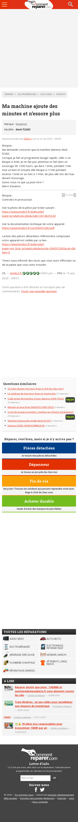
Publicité (61, 798)
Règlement (49, 798)
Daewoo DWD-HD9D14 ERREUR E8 (26, 426)
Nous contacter (40, 802)
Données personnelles (31, 798)
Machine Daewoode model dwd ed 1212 (29, 421)
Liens (7, 717)
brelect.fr (16, 273)
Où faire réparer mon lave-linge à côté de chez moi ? (36, 389)
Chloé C (28, 139)
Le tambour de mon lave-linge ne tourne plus (32, 394)
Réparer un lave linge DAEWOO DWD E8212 (31, 407)
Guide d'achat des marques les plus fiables (39, 509)
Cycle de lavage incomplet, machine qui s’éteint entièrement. (41, 412)
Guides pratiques (36, 695)
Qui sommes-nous (24, 795)
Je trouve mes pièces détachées (39, 456)
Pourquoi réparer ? (62, 706)
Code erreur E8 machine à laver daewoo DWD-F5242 (36, 399)
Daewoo (21, 124)
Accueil (39, 4)
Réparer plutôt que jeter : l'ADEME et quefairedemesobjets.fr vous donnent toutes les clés (44, 691)
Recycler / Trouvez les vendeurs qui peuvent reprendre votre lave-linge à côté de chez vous (39, 490)
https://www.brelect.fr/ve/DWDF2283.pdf (28, 228)
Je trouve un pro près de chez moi (39, 472)
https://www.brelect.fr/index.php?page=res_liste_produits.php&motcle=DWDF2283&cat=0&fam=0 (38, 248)
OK (54, 778)
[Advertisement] (39, 48)
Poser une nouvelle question (39, 291)
